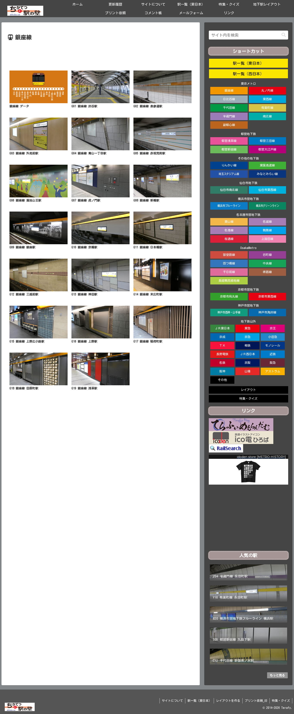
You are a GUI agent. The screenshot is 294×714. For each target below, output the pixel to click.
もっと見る (277, 675)
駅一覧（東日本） (248, 63)
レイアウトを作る (228, 700)
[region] (248, 470)
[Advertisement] (100, 54)
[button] (284, 34)
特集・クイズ (281, 700)
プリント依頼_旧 (256, 700)
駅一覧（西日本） (248, 74)
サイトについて (172, 700)
